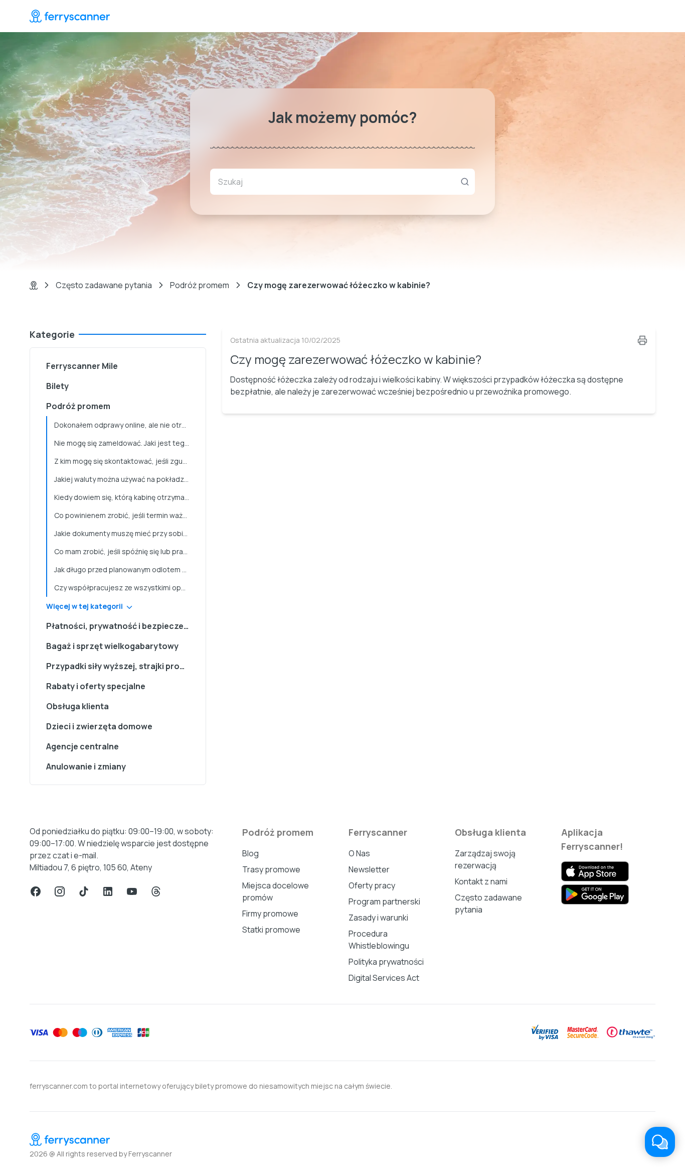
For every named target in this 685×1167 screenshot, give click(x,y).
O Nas (359, 853)
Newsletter (369, 869)
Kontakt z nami (481, 881)
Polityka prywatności (386, 961)
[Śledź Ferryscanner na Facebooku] (36, 891)
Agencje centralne (82, 746)
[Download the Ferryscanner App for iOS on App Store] (595, 871)
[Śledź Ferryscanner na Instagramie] (60, 891)
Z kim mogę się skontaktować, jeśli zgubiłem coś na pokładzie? (126, 461)
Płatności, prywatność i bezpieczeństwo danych (122, 625)
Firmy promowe (270, 913)
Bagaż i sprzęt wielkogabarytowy (112, 646)
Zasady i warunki (378, 917)
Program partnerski (384, 901)
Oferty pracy (372, 885)
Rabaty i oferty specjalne (95, 686)
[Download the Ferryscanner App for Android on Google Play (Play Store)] (595, 894)
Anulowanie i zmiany (86, 766)
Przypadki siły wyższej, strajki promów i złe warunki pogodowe (122, 666)
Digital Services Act (384, 977)
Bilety (57, 386)
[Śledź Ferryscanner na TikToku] (84, 891)
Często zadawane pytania (104, 285)
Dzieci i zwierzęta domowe (99, 726)
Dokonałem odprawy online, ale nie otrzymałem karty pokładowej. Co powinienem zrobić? (126, 425)
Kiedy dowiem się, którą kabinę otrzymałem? (126, 497)
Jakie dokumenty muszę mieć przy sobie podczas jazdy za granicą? (126, 533)
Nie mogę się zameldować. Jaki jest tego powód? (126, 443)
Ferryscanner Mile (82, 365)
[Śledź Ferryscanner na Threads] (156, 891)
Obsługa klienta (77, 706)
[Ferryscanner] (70, 16)
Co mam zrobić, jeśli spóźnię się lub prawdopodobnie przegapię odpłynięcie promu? (126, 551)
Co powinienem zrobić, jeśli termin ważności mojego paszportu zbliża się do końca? (126, 515)
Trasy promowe (271, 869)
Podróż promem (199, 285)
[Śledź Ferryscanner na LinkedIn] (108, 891)
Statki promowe (271, 929)
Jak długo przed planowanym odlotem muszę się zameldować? (126, 569)
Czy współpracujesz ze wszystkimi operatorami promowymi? (126, 587)
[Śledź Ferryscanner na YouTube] (132, 891)
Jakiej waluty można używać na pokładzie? (124, 479)
